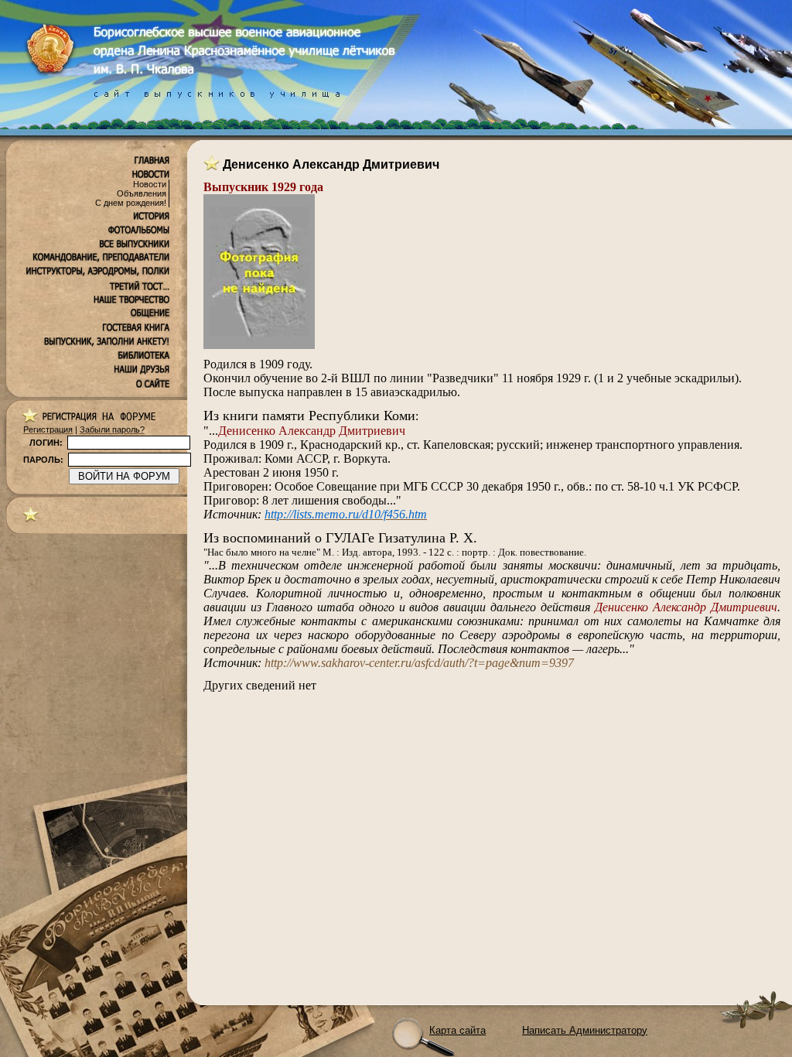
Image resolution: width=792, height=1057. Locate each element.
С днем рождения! (130, 202)
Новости (149, 184)
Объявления (141, 193)
